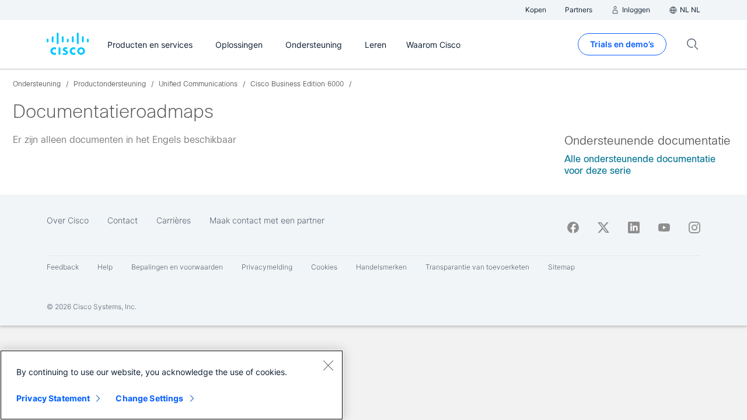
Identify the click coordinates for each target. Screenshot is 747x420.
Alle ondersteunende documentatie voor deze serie (639, 165)
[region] (171, 385)
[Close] (328, 365)
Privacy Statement (53, 398)
